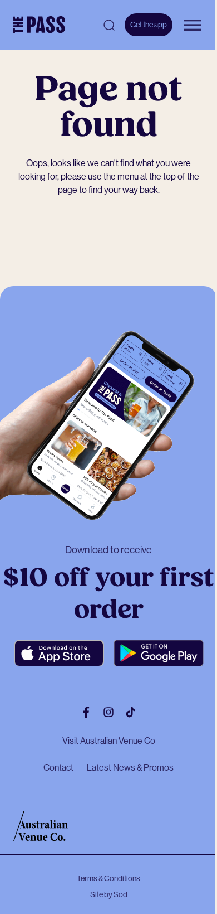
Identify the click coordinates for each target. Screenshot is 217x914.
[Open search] (109, 25)
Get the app (148, 24)
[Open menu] (192, 25)
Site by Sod (108, 894)
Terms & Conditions (108, 878)
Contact (58, 767)
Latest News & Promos (130, 767)
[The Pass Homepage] (39, 25)
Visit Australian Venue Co (108, 741)
